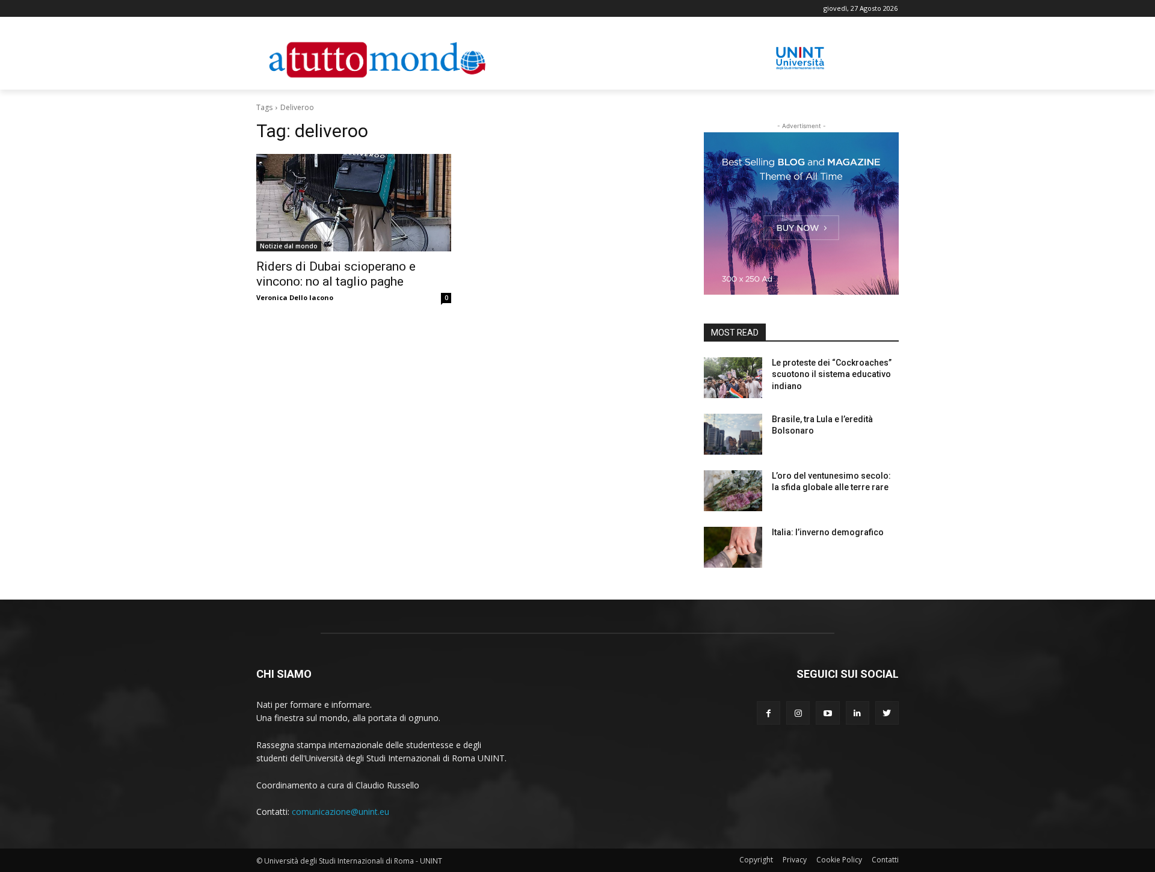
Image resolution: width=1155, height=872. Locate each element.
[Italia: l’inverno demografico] (733, 547)
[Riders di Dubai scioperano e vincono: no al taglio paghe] (353, 202)
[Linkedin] (857, 713)
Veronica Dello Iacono (294, 297)
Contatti (885, 860)
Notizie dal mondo (289, 246)
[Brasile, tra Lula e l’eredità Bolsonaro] (733, 434)
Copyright (756, 860)
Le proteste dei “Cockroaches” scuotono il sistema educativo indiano (832, 374)
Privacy (795, 860)
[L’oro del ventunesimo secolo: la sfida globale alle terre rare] (733, 490)
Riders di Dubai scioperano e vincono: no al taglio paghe (336, 274)
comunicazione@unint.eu (340, 811)
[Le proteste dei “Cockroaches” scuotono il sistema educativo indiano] (733, 377)
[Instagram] (798, 713)
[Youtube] (827, 713)
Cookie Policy (839, 860)
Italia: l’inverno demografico (828, 532)
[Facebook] (768, 713)
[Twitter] (887, 713)
